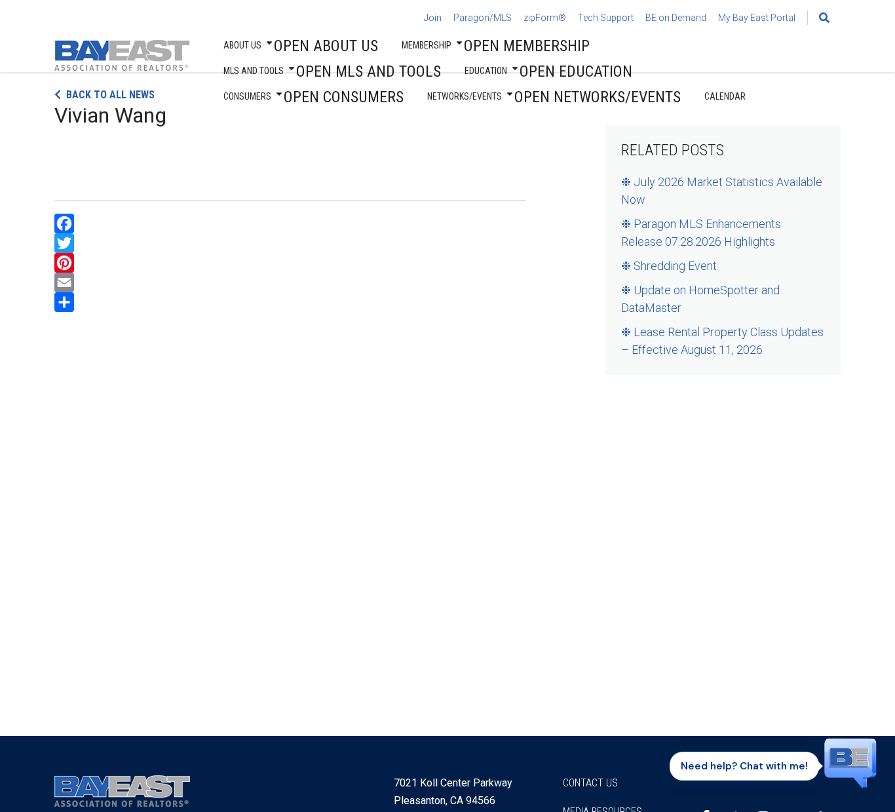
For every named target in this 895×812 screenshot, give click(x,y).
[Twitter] (290, 243)
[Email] (290, 282)
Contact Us (590, 783)
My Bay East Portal (756, 17)
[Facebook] (290, 223)
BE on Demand (675, 17)
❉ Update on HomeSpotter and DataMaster (700, 299)
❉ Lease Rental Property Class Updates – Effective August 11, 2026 (722, 341)
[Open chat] (850, 762)
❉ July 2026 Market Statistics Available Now (721, 190)
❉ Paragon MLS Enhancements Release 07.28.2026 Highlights (701, 232)
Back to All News (110, 94)
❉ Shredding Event (669, 266)
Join (433, 17)
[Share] (290, 302)
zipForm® (545, 17)
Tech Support (606, 17)
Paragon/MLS (482, 17)
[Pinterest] (290, 263)
